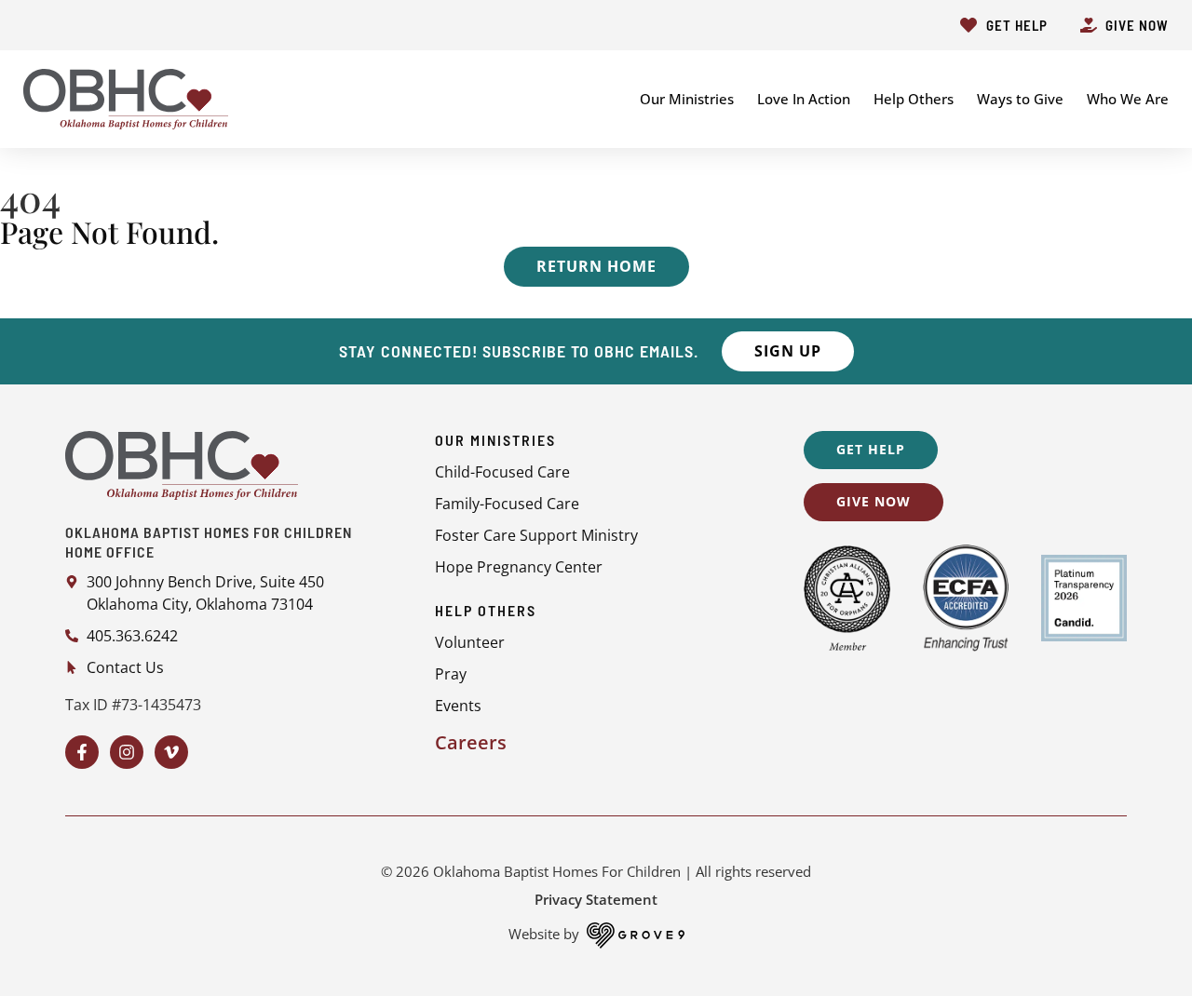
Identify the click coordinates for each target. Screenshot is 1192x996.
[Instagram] (126, 752)
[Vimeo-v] (171, 752)
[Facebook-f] (82, 752)
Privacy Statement (596, 899)
